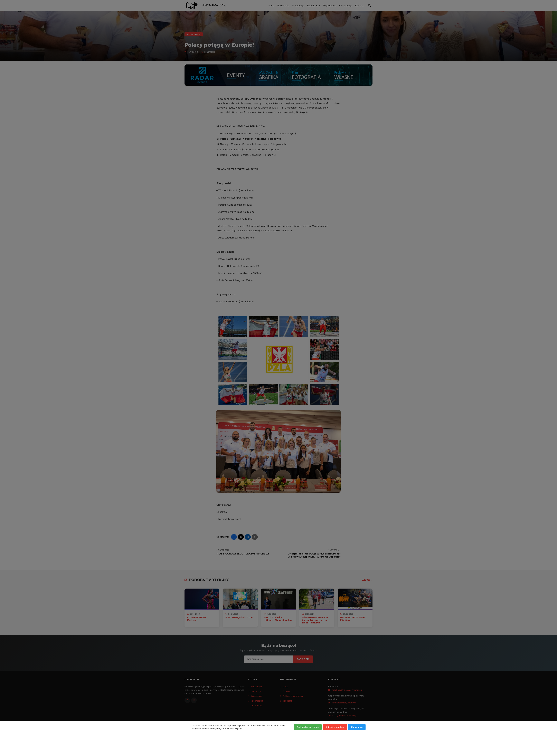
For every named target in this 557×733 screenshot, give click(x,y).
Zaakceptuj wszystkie (307, 727)
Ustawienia (357, 727)
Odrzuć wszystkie (335, 727)
